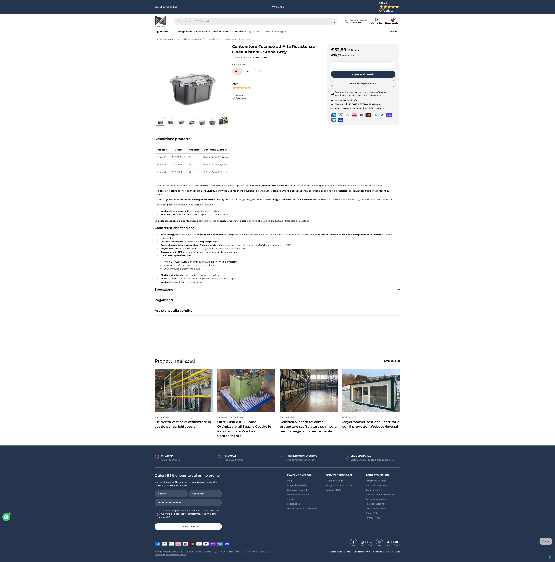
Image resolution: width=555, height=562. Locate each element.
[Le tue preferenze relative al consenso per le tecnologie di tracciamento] (550, 557)
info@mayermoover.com (301, 459)
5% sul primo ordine (166, 6)
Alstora (169, 39)
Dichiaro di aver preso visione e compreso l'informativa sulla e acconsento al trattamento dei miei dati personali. (189, 513)
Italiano (393, 31)
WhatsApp (278, 6)
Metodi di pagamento (339, 552)
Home (158, 39)
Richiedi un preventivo (363, 83)
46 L (248, 71)
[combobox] (255, 21)
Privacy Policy (166, 514)
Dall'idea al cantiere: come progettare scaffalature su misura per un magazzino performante (308, 426)
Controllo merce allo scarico (386, 552)
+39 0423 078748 (170, 459)
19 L (237, 71)
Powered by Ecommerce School (170, 554)
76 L (260, 71)
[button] (277, 139)
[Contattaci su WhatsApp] (6, 517)
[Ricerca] (333, 21)
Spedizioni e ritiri (362, 552)
